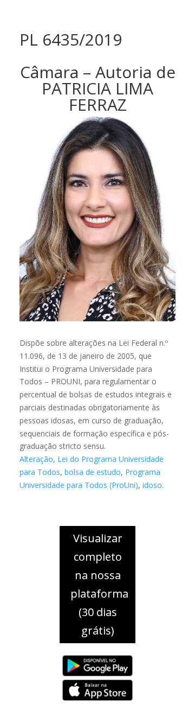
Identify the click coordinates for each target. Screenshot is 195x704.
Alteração (36, 459)
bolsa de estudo (92, 472)
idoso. (153, 485)
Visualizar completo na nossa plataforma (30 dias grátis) (99, 584)
